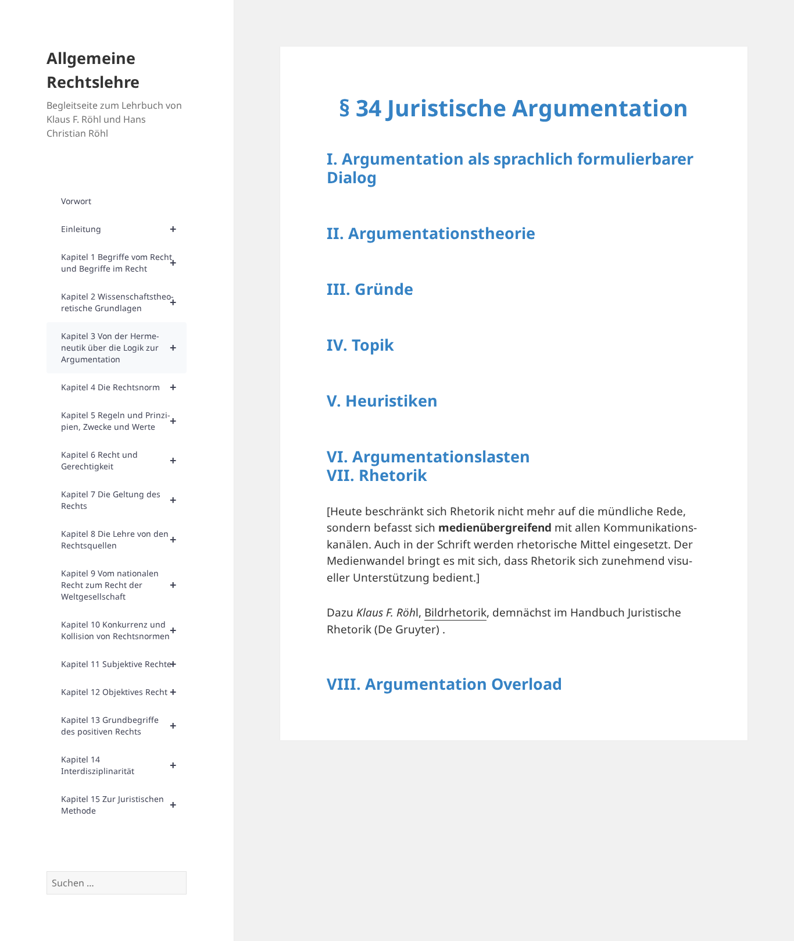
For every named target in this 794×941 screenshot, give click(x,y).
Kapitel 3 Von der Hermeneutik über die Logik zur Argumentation (118, 347)
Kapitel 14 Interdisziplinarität (118, 765)
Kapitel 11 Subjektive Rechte (118, 664)
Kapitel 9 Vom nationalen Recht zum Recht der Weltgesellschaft (118, 585)
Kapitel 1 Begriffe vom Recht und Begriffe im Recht (118, 262)
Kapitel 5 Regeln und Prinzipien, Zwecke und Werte (118, 420)
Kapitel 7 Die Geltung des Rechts (118, 500)
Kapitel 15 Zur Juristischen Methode (118, 804)
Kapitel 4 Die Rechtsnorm (118, 387)
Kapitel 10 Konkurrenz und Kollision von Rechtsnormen (118, 630)
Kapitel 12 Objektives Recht (118, 692)
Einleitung (118, 229)
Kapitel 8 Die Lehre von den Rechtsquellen (118, 539)
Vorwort (76, 200)
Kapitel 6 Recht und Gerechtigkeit (118, 460)
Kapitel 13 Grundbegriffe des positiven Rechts (118, 725)
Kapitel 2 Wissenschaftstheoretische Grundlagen (118, 302)
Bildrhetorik (455, 612)
